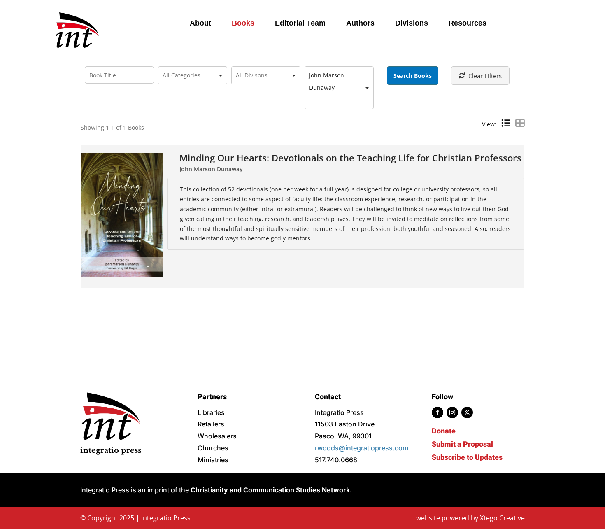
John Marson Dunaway (211, 169)
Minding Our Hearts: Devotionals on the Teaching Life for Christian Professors (350, 158)
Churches (213, 448)
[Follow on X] (467, 412)
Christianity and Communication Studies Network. (271, 490)
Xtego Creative (502, 517)
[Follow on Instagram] (452, 412)
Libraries (211, 412)
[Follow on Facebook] (437, 412)
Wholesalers (217, 436)
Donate (444, 431)
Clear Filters (485, 76)
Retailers (211, 424)
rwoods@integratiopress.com (361, 448)
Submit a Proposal (462, 444)
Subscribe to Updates (467, 457)
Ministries (213, 460)
